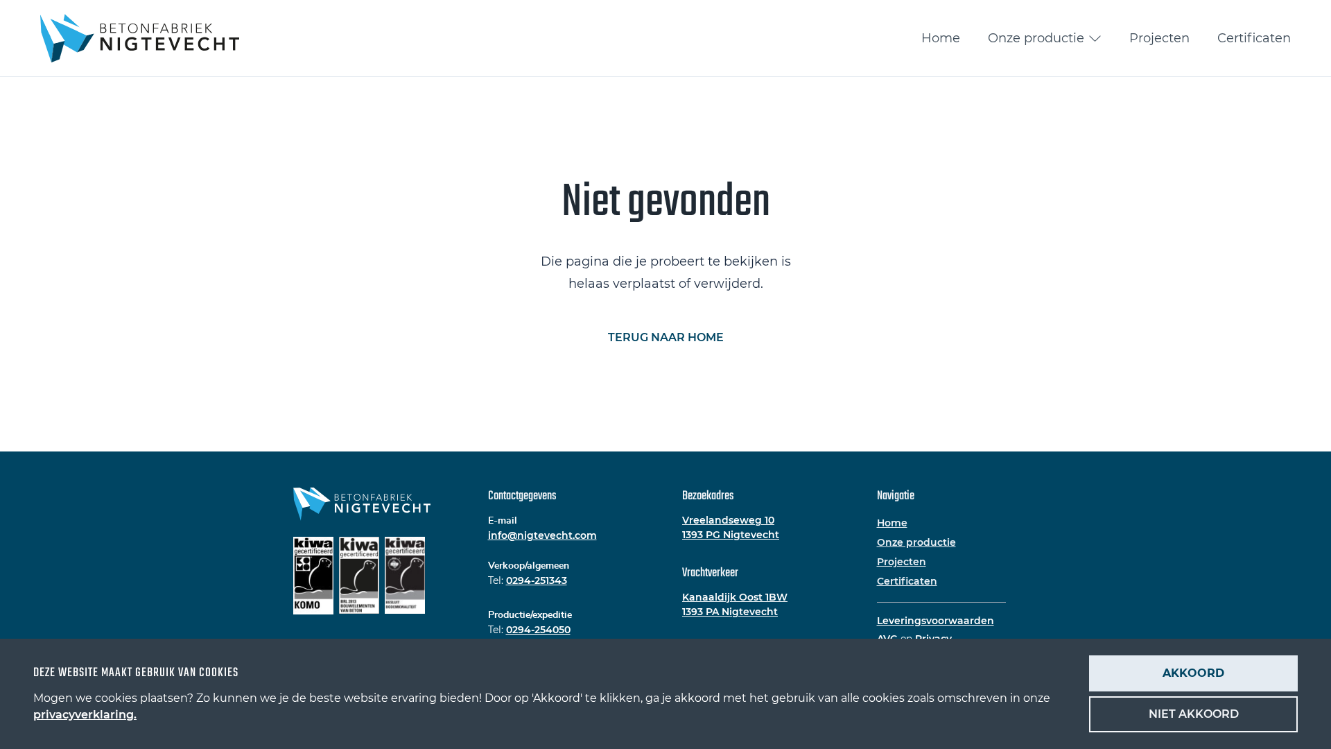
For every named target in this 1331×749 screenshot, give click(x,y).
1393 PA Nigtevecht (730, 611)
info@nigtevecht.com (542, 535)
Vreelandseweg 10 (728, 520)
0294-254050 (538, 629)
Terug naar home (666, 337)
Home (940, 38)
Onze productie (1036, 38)
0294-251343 (536, 580)
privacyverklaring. (85, 714)
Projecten (1159, 38)
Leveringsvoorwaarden (935, 620)
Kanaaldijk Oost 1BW (735, 597)
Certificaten (1254, 38)
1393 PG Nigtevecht (730, 534)
